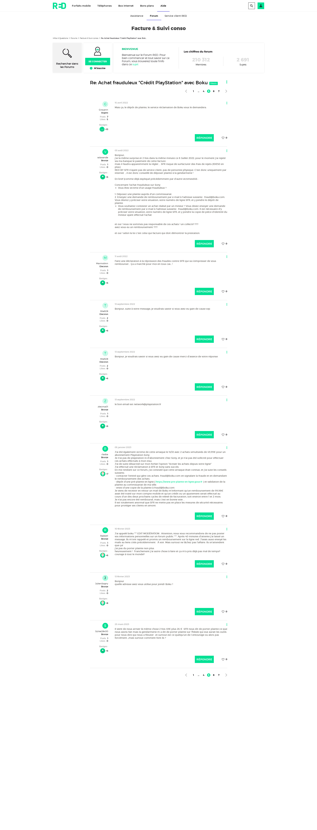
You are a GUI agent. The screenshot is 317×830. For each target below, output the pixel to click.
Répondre (204, 137)
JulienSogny (101, 583)
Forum (154, 15)
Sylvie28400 (101, 631)
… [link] (198, 91)
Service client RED (176, 15)
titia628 (104, 311)
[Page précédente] (186, 91)
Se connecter (97, 61)
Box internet (126, 5)
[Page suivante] (226, 91)
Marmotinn (102, 263)
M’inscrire (99, 68)
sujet (135, 64)
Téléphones (104, 5)
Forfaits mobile (81, 5)
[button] (261, 5)
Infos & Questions (60, 38)
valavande (102, 157)
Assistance (136, 15)
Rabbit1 (104, 535)
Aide (163, 5)
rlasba (105, 454)
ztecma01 (103, 406)
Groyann (103, 109)
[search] (251, 5)
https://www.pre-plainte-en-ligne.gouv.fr (179, 481)
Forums (74, 38)
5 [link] (208, 91)
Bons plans (147, 5)
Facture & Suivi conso (89, 38)
